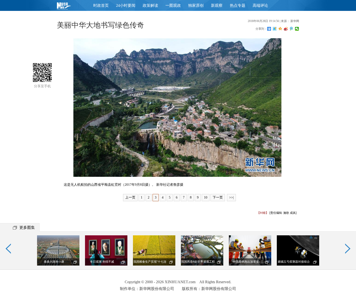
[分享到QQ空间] (280, 29)
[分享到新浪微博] (286, 29)
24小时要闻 (125, 5)
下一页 (218, 197)
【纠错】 (263, 213)
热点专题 (237, 5)
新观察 (217, 5)
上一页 (130, 197)
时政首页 (101, 5)
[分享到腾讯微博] (291, 29)
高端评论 (260, 5)
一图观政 (173, 5)
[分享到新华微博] (275, 29)
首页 (71, 7)
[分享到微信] (297, 29)
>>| (231, 197)
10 (205, 197)
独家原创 (196, 5)
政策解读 (150, 5)
